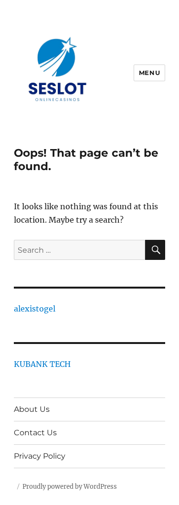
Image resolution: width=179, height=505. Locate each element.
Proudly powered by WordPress (69, 487)
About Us (32, 409)
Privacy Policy (39, 456)
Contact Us (35, 432)
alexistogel (34, 308)
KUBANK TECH (42, 364)
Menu (149, 72)
